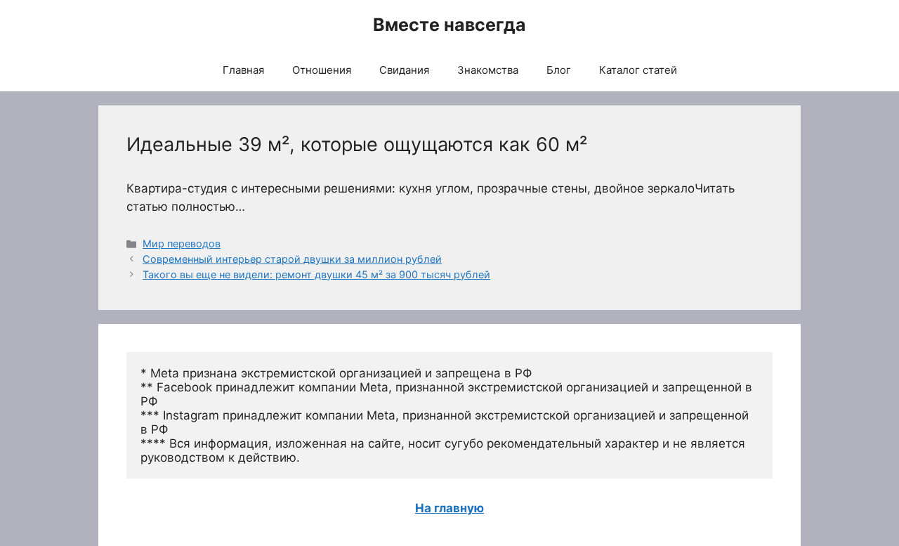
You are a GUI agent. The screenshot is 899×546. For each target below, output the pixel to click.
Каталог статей (638, 70)
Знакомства (487, 70)
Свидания (404, 70)
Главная (243, 70)
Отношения (321, 70)
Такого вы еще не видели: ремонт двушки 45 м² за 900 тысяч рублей (316, 274)
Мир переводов (182, 243)
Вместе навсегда (449, 24)
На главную (449, 508)
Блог (558, 70)
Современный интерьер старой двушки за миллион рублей (292, 259)
